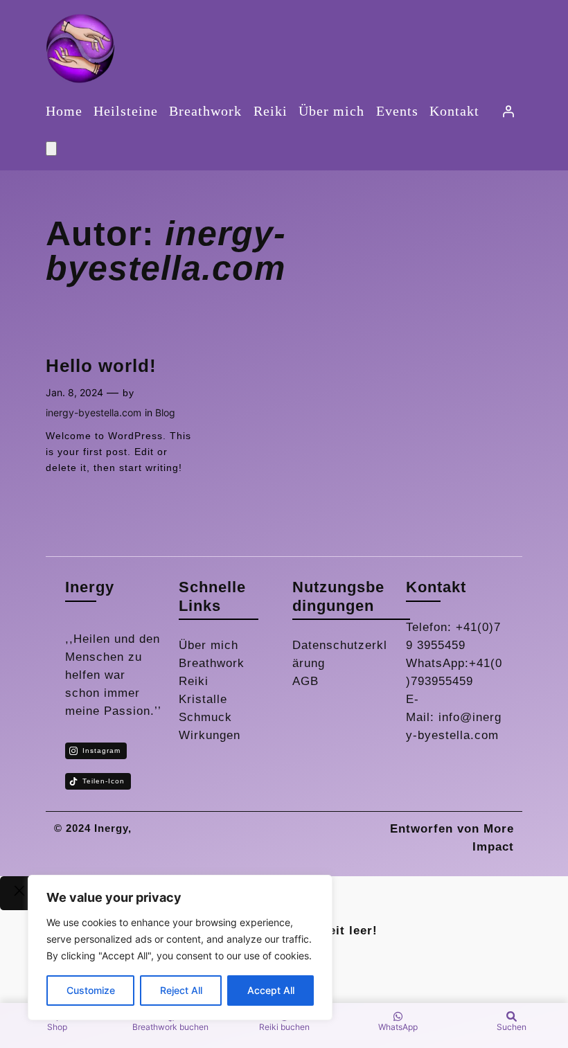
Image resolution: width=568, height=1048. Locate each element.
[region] (180, 947)
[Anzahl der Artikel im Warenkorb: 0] (51, 148)
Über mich (208, 645)
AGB (305, 681)
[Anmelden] (507, 110)
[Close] (19, 893)
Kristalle (203, 699)
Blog (165, 412)
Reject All (181, 990)
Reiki (193, 681)
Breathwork (212, 663)
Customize (90, 990)
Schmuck (205, 717)
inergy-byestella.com (93, 412)
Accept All (270, 990)
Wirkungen (209, 735)
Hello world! (101, 365)
